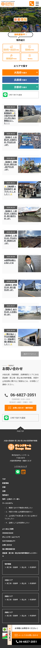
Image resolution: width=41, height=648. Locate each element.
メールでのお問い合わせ (28, 635)
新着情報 (5, 483)
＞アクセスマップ (20, 466)
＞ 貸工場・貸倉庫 (11, 567)
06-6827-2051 (23, 395)
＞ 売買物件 (32, 567)
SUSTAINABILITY (8, 541)
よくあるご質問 (7, 529)
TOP (4, 479)
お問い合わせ (7, 545)
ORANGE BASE (7, 533)
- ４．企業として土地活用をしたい (17, 522)
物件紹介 (5, 495)
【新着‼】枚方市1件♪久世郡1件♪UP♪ (10, 312)
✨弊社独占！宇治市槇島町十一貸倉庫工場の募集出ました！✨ (10, 339)
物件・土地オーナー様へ (11, 499)
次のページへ (29, 354)
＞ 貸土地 (23, 567)
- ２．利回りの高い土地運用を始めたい (19, 512)
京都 (3, 487)
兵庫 (3, 491)
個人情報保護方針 (8, 549)
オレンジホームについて (11, 537)
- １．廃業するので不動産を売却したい (19, 508)
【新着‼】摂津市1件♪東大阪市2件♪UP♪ (10, 287)
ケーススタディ (7, 503)
